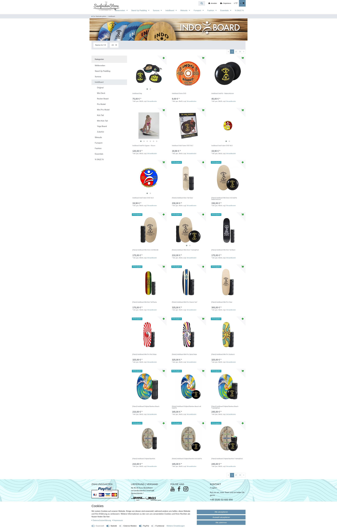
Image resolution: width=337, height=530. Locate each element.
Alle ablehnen (221, 522)
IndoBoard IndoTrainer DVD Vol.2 (222, 145)
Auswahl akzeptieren (221, 517)
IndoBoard (170, 10)
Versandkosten (152, 101)
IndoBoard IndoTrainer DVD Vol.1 (182, 145)
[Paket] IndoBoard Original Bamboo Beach (145, 406)
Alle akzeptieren (221, 512)
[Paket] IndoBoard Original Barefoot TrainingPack (227, 458)
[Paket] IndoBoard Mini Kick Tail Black (223, 250)
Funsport (198, 10)
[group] (149, 73)
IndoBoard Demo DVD (179, 93)
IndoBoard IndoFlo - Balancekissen (222, 93)
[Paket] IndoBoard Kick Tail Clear (182, 198)
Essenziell (100, 526)
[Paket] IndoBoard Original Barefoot (143, 458)
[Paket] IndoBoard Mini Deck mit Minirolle (145, 250)
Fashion (211, 10)
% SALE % (239, 10)
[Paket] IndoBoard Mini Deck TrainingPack (185, 250)
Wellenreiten (120, 10)
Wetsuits (184, 10)
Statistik (113, 526)
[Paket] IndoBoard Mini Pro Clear (221, 302)
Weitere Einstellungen (176, 526)
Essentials (224, 10)
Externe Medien (130, 526)
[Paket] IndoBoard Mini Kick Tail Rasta (144, 302)
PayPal (146, 526)
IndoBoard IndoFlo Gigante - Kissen (143, 145)
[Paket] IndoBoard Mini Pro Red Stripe (144, 354)
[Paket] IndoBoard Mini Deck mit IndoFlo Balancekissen (224, 198)
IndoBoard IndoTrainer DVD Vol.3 (143, 198)
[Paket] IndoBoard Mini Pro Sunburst (223, 354)
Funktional (159, 526)
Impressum (118, 520)
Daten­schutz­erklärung (102, 520)
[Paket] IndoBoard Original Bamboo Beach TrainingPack (224, 407)
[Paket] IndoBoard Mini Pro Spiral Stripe (184, 354)
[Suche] (201, 3)
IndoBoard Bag (137, 93)
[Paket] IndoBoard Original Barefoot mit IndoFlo (187, 458)
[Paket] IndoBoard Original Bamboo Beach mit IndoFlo (186, 407)
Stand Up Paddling (139, 10)
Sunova (156, 10)
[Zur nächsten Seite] (244, 51)
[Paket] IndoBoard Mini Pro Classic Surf (184, 302)
